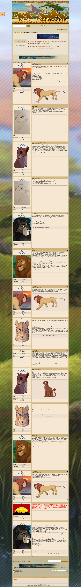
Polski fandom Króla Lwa (37, 577)
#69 (67, 350)
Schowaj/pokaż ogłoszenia (62, 29)
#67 (67, 286)
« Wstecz (18, 62)
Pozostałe (34, 32)
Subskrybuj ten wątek (17, 572)
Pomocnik (26, 32)
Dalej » (29, 62)
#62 (67, 105)
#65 (67, 213)
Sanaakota (35, 585)
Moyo (66, 499)
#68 (67, 318)
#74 (67, 503)
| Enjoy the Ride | (51, 416)
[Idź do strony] (31, 62)
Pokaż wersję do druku (17, 570)
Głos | (47, 416)
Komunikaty (19, 32)
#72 (67, 435)
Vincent (66, 553)
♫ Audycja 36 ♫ (20, 41)
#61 (67, 63)
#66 (67, 250)
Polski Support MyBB (51, 585)
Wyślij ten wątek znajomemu (18, 571)
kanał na (36, 43)
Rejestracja (42, 25)
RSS (46, 577)
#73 (67, 471)
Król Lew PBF (16, 59)
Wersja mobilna (43, 577)
